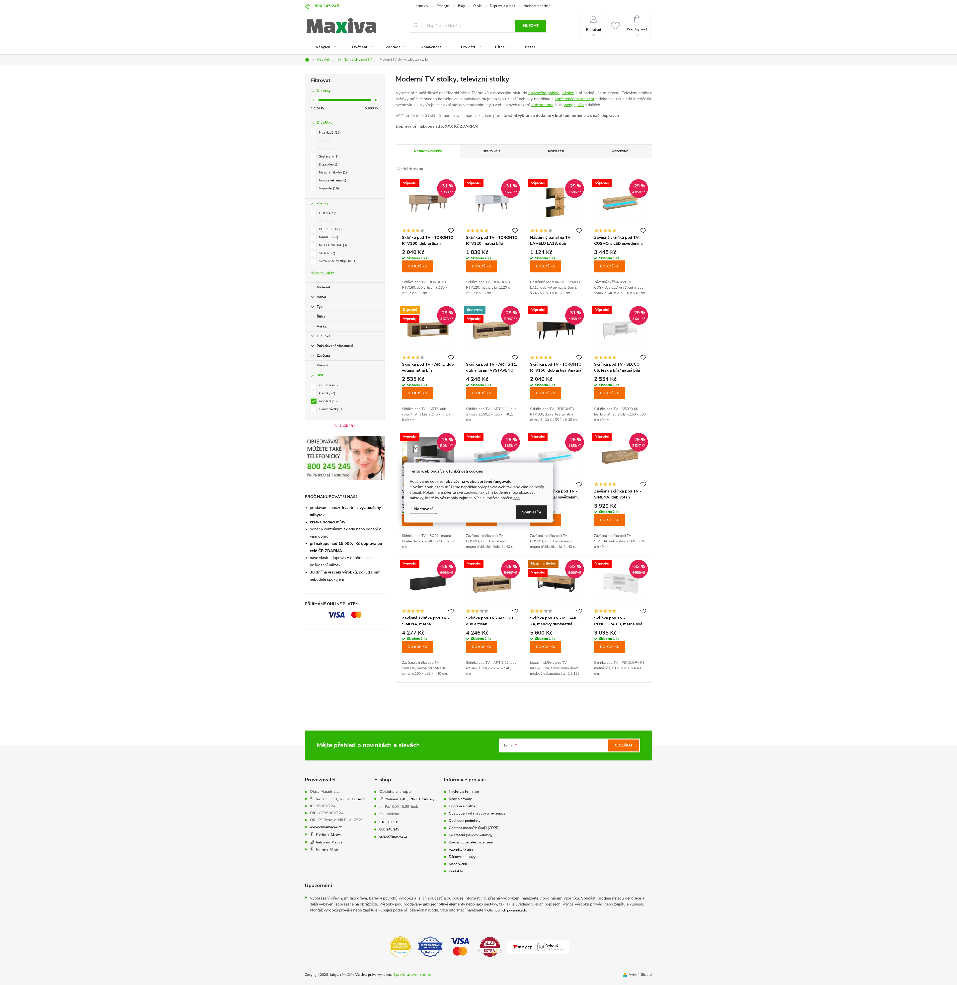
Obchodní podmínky (464, 821)
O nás (477, 6)
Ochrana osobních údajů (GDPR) (474, 828)
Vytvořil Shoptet (640, 975)
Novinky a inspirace (464, 792)
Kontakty (421, 6)
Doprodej (327, 164)
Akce (324, 140)
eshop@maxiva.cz (393, 837)
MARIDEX (328, 237)
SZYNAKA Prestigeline (337, 261)
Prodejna (443, 6)
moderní (328, 401)
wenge (569, 105)
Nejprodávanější (428, 151)
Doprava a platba (502, 6)
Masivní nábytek (332, 172)
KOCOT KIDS (330, 229)
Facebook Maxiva (328, 834)
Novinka (326, 148)
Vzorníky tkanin (461, 850)
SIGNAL (326, 253)
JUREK (325, 221)
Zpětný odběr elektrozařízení (471, 842)
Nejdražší (556, 151)
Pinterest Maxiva (328, 849)
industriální (328, 385)
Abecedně (620, 151)
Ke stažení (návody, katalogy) (471, 835)
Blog (461, 6)
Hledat (531, 25)
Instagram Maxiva (329, 842)
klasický (326, 393)
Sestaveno (328, 156)
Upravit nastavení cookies (412, 975)
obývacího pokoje (543, 93)
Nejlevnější (492, 151)
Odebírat (624, 745)
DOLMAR (328, 213)
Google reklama (332, 180)
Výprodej (328, 188)
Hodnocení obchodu (538, 6)
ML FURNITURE (332, 245)
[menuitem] (323, 47)
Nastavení (423, 509)
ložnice (567, 93)
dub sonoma (542, 105)
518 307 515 (389, 822)
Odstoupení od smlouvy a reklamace (477, 814)
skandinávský (330, 409)
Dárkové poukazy (462, 857)
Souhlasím (531, 512)
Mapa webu (458, 864)
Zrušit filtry (347, 425)
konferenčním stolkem (574, 99)
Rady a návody (460, 799)
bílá (580, 105)
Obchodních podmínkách (506, 910)
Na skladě (329, 132)
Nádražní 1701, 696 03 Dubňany (340, 799)
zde (516, 498)
